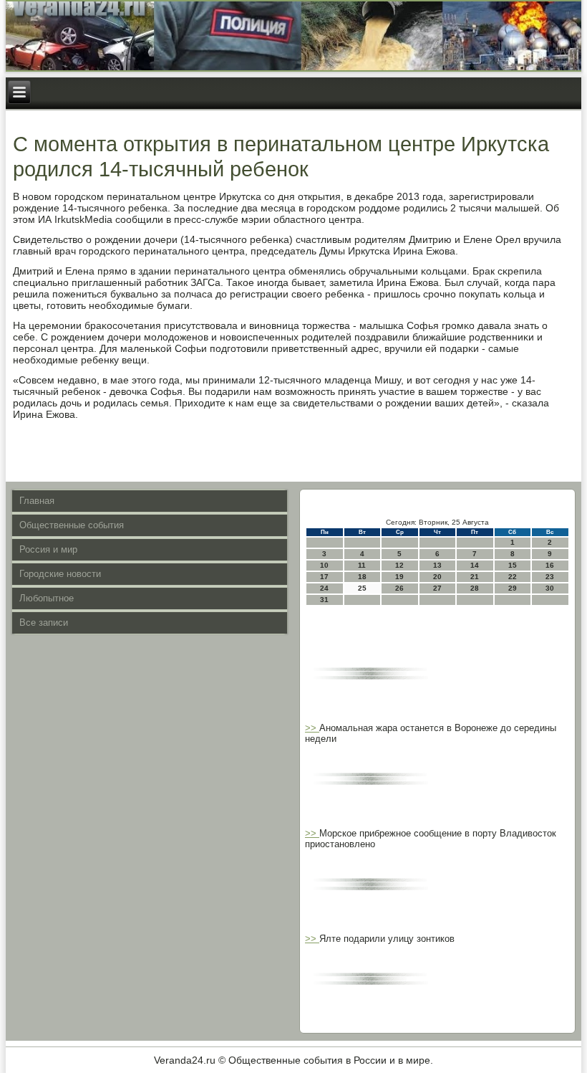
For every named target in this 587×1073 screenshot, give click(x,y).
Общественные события (71, 525)
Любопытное (46, 598)
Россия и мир (48, 549)
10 (324, 565)
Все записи (43, 622)
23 (549, 577)
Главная (36, 500)
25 (362, 588)
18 (362, 577)
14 (474, 565)
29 (512, 588)
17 (324, 577)
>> (312, 728)
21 (474, 577)
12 (399, 565)
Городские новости (60, 573)
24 (324, 588)
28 (474, 588)
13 (437, 565)
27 (437, 588)
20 (437, 577)
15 (512, 565)
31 (324, 600)
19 (399, 577)
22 (512, 577)
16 (549, 565)
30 (549, 588)
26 (399, 588)
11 (362, 565)
